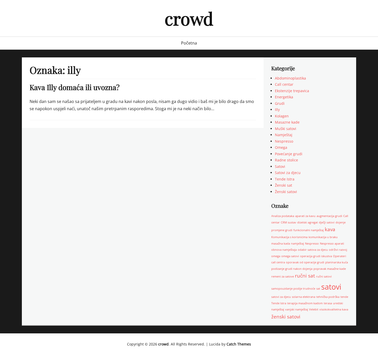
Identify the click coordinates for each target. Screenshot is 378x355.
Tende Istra (284, 179)
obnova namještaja (284, 250)
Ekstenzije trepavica (292, 90)
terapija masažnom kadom (305, 303)
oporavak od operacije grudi (305, 262)
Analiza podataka (282, 216)
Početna (189, 43)
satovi (331, 287)
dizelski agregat (307, 222)
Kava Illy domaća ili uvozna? (75, 87)
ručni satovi (324, 276)
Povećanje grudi (288, 153)
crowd (189, 18)
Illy (277, 109)
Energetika (284, 96)
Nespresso (284, 141)
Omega (281, 147)
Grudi (280, 103)
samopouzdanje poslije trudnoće (293, 288)
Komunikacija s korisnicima (289, 237)
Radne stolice (286, 160)
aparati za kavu (305, 216)
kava (330, 229)
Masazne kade (287, 122)
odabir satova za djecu (313, 250)
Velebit (313, 309)
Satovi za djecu (288, 172)
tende (344, 297)
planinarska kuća (336, 262)
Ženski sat (283, 185)
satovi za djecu (281, 297)
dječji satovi (327, 222)
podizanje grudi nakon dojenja (291, 269)
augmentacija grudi (329, 216)
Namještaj (283, 134)
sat (318, 288)
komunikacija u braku (323, 237)
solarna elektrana (303, 297)
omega (275, 256)
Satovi (280, 166)
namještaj (297, 243)
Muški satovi (285, 128)
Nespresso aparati (332, 243)
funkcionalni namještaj (308, 230)
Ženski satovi (286, 191)
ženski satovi (285, 316)
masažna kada (280, 243)
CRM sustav (288, 222)
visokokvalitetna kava (333, 309)
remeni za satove (282, 276)
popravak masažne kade (329, 269)
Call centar (284, 84)
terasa (328, 303)
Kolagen (282, 116)
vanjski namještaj (296, 309)
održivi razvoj (338, 250)
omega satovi (290, 256)
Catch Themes (239, 344)
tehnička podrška (327, 297)
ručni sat (305, 275)
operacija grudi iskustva (316, 256)
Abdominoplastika (290, 78)
